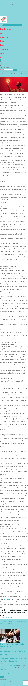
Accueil (7, 73)
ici (17, 501)
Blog (2, 41)
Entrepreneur (9, 617)
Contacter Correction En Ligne (6, 671)
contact (6, 599)
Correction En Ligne (11, 25)
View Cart (9, 685)
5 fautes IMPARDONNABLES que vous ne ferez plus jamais (13, 621)
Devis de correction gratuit (5, 6)
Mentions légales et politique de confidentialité (10, 673)
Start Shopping (3, 685)
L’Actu (11, 73)
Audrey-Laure (3, 648)
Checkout (13, 685)
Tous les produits (3, 669)
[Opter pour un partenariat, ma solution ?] (10, 635)
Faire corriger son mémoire (6, 623)
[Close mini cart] (2, 677)
